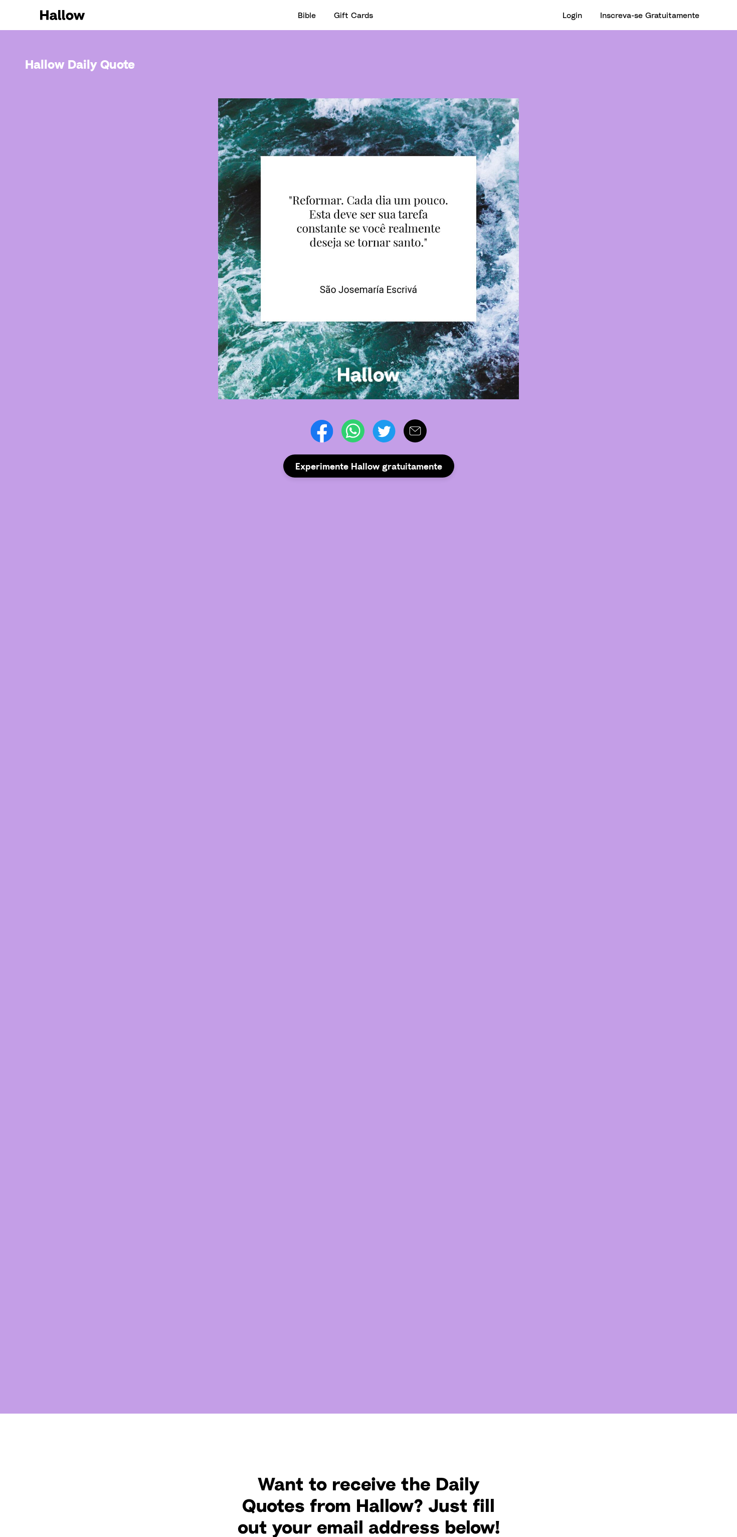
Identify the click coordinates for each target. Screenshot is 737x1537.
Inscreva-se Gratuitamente (649, 15)
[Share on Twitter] (384, 430)
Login (572, 15)
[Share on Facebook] (321, 430)
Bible (307, 15)
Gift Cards (353, 15)
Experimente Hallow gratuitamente (368, 466)
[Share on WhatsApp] (352, 430)
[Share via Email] (415, 430)
